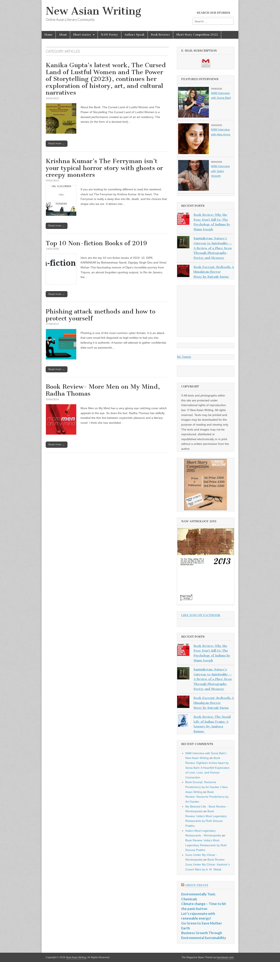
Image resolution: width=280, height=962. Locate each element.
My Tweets (184, 356)
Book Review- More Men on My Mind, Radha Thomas (103, 390)
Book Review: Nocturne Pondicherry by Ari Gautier (207, 796)
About (63, 34)
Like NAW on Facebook (200, 615)
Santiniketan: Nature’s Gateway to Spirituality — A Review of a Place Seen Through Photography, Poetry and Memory (212, 248)
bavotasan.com (225, 957)
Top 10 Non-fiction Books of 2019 (96, 243)
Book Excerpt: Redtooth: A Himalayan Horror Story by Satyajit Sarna (213, 271)
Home (48, 34)
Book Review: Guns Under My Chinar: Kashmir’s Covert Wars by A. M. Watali (207, 864)
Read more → (56, 143)
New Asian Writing (93, 11)
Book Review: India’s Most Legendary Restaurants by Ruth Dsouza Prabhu (206, 845)
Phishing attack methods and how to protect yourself (100, 315)
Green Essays (196, 885)
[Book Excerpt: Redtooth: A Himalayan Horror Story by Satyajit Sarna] (183, 272)
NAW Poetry (109, 34)
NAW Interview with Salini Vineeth (220, 171)
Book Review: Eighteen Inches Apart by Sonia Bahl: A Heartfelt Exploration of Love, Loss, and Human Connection (207, 767)
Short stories (82, 34)
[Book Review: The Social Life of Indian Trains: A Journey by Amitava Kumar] (183, 721)
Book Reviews (160, 34)
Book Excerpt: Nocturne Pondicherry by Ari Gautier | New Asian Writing (206, 786)
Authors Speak (134, 34)
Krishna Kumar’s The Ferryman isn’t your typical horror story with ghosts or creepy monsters (104, 167)
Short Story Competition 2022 (197, 34)
